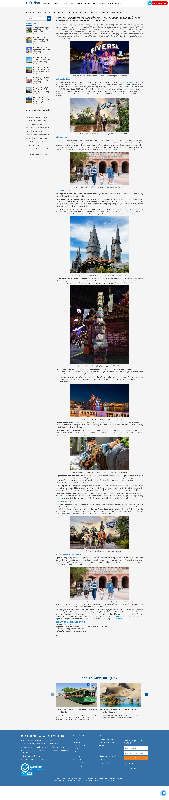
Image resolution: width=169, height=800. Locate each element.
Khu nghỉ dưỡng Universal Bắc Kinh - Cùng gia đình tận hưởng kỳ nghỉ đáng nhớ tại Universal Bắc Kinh (88, 12)
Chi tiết (35, 34)
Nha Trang (43, 138)
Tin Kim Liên (103, 760)
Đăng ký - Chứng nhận (106, 739)
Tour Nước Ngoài (83, 3)
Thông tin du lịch (104, 763)
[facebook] (125, 768)
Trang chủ (30, 12)
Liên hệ (75, 748)
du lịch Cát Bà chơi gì (42, 128)
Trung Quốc (130, 82)
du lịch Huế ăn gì (38, 131)
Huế (47, 131)
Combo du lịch (78, 760)
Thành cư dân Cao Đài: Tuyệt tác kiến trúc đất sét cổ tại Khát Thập (42, 70)
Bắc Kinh (73, 38)
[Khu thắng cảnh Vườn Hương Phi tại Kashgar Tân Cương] (29, 80)
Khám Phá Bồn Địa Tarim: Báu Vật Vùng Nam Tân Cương (40, 40)
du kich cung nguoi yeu (34, 145)
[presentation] (52, 694)
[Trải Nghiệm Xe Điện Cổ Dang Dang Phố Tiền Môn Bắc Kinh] (29, 30)
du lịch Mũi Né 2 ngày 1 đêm (36, 121)
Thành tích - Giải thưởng (107, 742)
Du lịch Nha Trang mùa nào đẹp (37, 154)
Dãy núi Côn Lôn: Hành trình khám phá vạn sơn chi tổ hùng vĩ (42, 100)
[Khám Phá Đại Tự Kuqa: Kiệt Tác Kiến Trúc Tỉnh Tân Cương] (29, 50)
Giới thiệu (46, 3)
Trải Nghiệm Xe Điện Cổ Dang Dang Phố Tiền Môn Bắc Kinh (41, 30)
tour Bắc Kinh (116, 619)
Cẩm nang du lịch (114, 3)
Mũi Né (44, 117)
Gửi (136, 758)
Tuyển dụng (77, 751)
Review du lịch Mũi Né (34, 124)
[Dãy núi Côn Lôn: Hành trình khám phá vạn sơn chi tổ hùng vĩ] (29, 100)
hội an (36, 138)
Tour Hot (55, 3)
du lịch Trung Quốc (114, 616)
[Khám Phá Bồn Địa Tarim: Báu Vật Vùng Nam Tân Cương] (29, 40)
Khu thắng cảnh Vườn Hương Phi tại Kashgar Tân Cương (41, 80)
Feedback (102, 745)
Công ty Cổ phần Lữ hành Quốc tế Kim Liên (43, 736)
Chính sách (76, 742)
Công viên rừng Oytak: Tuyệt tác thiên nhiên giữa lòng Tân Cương (41, 90)
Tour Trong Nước (98, 3)
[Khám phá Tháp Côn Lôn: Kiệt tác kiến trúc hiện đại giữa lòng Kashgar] (29, 60)
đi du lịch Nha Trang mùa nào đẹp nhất (37, 150)
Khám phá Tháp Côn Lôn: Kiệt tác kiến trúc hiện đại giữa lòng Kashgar (41, 60)
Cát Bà (28, 131)
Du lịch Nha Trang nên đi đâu (36, 142)
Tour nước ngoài (78, 766)
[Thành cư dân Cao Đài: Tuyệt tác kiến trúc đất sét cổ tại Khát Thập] (29, 70)
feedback (29, 128)
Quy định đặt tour (79, 745)
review (46, 124)
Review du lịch (104, 766)
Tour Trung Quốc (68, 3)
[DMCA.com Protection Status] (27, 774)
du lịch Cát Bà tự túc (33, 117)
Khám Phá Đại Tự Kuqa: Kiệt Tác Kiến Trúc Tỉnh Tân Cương (41, 50)
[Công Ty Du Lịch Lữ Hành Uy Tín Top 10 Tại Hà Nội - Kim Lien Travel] (33, 3)
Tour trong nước (78, 763)
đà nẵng (29, 138)
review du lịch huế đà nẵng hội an (37, 135)
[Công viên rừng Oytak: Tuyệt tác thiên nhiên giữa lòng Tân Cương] (29, 90)
